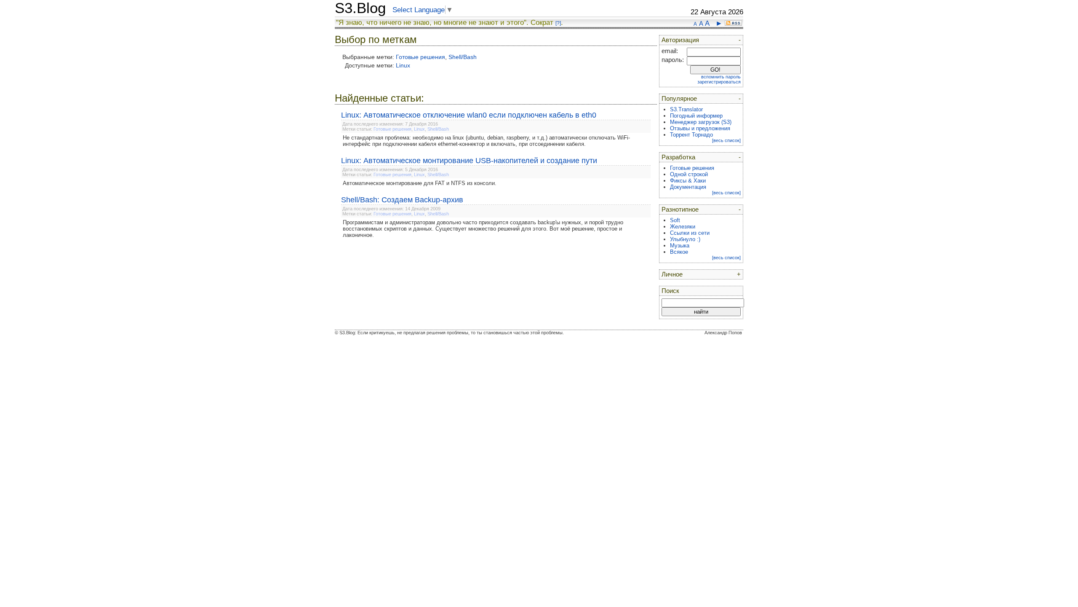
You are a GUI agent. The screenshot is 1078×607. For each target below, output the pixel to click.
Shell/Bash (462, 57)
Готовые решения (420, 57)
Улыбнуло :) (685, 239)
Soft (675, 220)
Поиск (670, 290)
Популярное (679, 98)
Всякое (679, 252)
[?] (558, 23)
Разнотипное (680, 209)
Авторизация (680, 40)
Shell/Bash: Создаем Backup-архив (402, 200)
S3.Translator (686, 109)
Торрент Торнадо (691, 135)
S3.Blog (360, 8)
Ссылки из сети (690, 233)
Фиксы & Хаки (688, 180)
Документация (688, 187)
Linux (403, 65)
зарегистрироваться (719, 81)
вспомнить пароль (721, 76)
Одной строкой (689, 174)
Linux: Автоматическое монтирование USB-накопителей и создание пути (469, 160)
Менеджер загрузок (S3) (700, 122)
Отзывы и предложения (700, 128)
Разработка (678, 157)
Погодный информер (696, 116)
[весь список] (726, 140)
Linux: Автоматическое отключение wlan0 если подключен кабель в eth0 (468, 115)
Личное (672, 274)
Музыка (679, 245)
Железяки (682, 226)
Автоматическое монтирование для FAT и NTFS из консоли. (419, 183)
